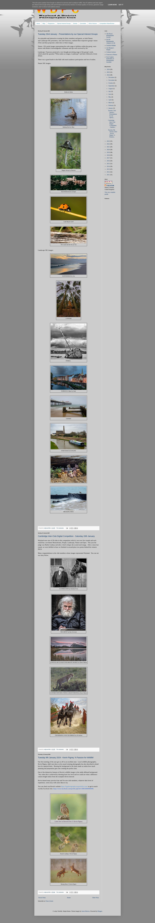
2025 (108, 72)
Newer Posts (42, 897)
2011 (108, 174)
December (111, 77)
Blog (44, 23)
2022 (108, 144)
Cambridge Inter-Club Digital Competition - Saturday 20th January (66, 536)
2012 (108, 172)
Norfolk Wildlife (111, 45)
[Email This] (70, 528)
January (110, 108)
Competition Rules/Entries (107, 23)
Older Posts (95, 897)
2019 (108, 152)
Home (38, 23)
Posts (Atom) (49, 901)
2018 (108, 155)
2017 (108, 158)
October (110, 83)
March (110, 102)
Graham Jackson (111, 52)
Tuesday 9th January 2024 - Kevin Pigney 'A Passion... (112, 133)
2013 (108, 169)
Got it (121, 5)
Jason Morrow (86, 911)
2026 (108, 69)
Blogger (100, 911)
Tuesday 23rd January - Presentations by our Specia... (112, 114)
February (111, 105)
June (109, 94)
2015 (108, 163)
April (110, 100)
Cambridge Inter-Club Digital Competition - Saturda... (112, 124)
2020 (108, 149)
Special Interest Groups (64, 23)
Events (75, 23)
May (109, 97)
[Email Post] (66, 528)
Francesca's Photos (111, 54)
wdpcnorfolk (110, 185)
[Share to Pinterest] (77, 528)
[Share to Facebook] (75, 528)
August (110, 88)
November (111, 80)
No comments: (60, 528)
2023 (108, 141)
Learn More (112, 5)
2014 (108, 166)
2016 (108, 161)
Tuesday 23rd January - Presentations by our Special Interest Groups (68, 34)
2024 (108, 75)
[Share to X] (74, 528)
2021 (108, 147)
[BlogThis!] (72, 528)
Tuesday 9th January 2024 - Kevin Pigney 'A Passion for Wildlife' (66, 757)
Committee (83, 23)
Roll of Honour (93, 23)
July (109, 91)
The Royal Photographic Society (110, 35)
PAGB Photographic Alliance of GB (110, 41)
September (111, 86)
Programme (51, 23)
